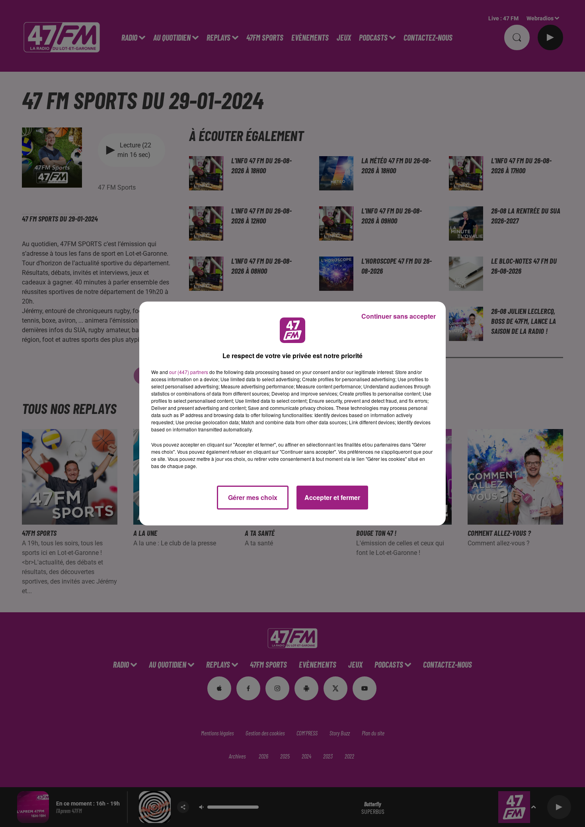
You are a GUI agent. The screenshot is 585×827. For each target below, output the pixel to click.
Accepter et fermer (332, 497)
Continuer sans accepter (398, 316)
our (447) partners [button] (188, 371)
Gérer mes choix (252, 497)
